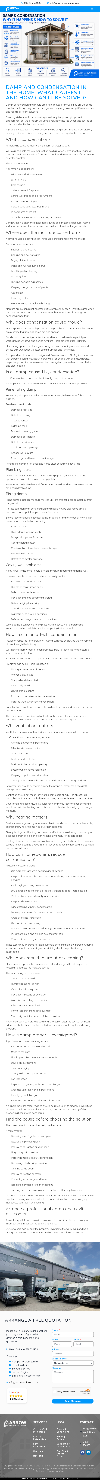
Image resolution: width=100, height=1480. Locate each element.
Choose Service (60, 1359)
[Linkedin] (88, 1452)
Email (76, 1340)
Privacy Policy (61, 1437)
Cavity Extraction (39, 1437)
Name (55, 1330)
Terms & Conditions (63, 1430)
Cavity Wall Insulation (40, 1430)
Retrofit (38, 1455)
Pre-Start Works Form (62, 1454)
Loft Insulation (39, 1445)
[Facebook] (82, 1452)
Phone (55, 1340)
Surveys (38, 1451)
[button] (92, 9)
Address (56, 1349)
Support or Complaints (63, 1445)
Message (56, 1368)
